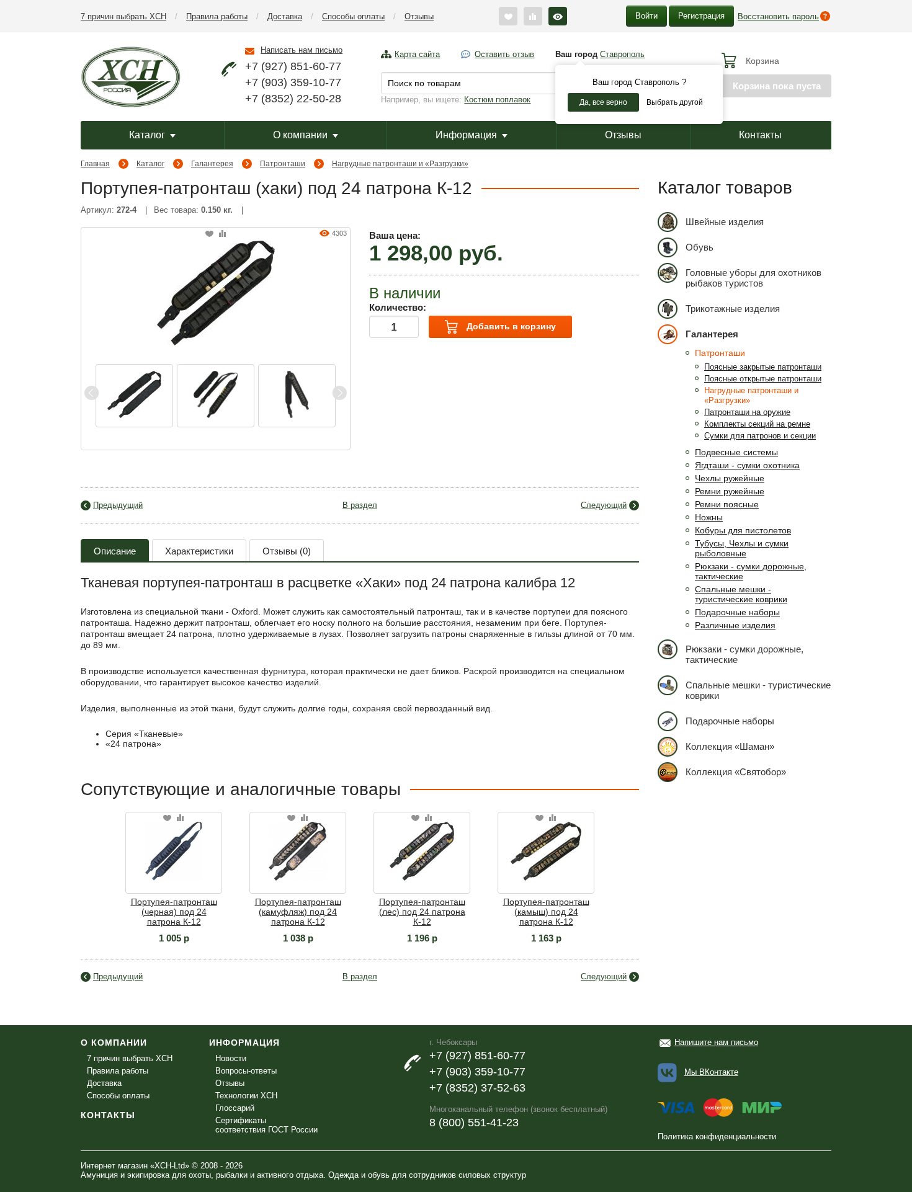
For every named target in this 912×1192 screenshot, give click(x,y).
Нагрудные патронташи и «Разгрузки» (400, 163)
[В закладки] (209, 234)
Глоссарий (234, 1108)
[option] (134, 395)
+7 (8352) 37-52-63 (477, 1088)
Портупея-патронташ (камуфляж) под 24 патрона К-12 (298, 912)
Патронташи (282, 163)
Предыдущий (118, 505)
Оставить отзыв (504, 54)
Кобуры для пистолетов (743, 530)
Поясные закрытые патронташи (762, 366)
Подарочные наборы (737, 612)
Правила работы (217, 16)
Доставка (284, 16)
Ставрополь (622, 54)
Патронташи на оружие (747, 412)
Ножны (709, 517)
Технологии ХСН (246, 1095)
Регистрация (701, 15)
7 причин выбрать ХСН (123, 16)
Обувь (699, 247)
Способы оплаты (353, 16)
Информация (466, 135)
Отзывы (419, 16)
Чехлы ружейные (729, 478)
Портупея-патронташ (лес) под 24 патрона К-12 (422, 912)
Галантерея (212, 163)
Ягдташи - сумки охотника (747, 465)
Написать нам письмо (301, 50)
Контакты (760, 135)
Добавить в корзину (510, 326)
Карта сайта (417, 54)
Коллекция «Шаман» (730, 746)
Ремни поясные (727, 504)
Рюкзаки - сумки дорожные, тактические (744, 654)
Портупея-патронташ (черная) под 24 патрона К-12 (174, 912)
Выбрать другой (674, 102)
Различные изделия (735, 625)
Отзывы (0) (286, 551)
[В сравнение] (222, 234)
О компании (300, 135)
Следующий (604, 505)
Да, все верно (603, 102)
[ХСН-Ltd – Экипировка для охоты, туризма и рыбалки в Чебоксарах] (131, 76)
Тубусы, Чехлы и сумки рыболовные (742, 548)
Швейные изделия (725, 221)
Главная (95, 163)
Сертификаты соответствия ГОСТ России (266, 1125)
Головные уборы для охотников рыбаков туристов (753, 277)
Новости (230, 1058)
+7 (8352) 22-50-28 (293, 98)
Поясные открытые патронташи (762, 378)
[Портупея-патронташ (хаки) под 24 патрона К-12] (216, 292)
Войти (646, 15)
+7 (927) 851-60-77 (293, 66)
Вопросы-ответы (246, 1070)
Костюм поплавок (497, 99)
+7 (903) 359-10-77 (293, 82)
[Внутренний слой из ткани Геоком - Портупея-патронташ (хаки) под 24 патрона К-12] (134, 395)
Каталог (147, 135)
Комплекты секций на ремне (757, 424)
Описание (115, 551)
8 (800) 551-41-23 (474, 1122)
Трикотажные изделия (733, 308)
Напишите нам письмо (716, 1042)
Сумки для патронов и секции (760, 435)
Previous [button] (91, 393)
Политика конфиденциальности (717, 1136)
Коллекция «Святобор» (736, 772)
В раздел (359, 505)
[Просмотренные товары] (557, 16)
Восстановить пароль (778, 16)
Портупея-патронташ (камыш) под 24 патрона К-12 (546, 912)
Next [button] (339, 393)
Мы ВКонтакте (711, 1072)
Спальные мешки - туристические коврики (741, 594)
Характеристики (199, 551)
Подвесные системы (736, 452)
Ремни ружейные (729, 491)
